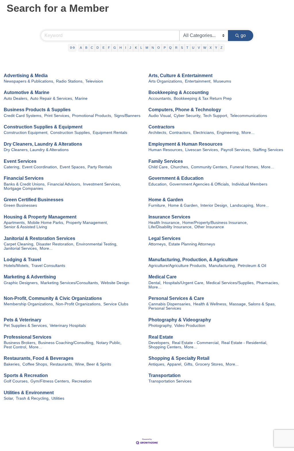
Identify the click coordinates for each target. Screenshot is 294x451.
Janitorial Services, (21, 248)
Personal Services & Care (176, 298)
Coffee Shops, (35, 364)
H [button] (120, 47)
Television (94, 81)
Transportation (164, 375)
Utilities (57, 398)
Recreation (82, 381)
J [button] (130, 47)
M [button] (147, 47)
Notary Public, (108, 343)
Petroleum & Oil (252, 265)
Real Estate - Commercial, (196, 343)
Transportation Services (170, 381)
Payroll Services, (236, 150)
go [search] (243, 35)
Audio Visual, (160, 116)
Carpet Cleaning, (19, 244)
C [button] (92, 47)
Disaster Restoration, (55, 244)
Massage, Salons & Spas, (252, 304)
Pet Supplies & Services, (26, 325)
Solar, (9, 398)
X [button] (211, 47)
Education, (158, 184)
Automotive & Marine (26, 92)
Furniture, (157, 205)
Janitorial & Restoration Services (39, 238)
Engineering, (228, 132)
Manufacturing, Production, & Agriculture (193, 259)
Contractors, (180, 132)
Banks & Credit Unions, (25, 184)
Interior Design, (214, 205)
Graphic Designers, (21, 283)
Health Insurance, (164, 222)
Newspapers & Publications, (29, 81)
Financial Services (24, 178)
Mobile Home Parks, (46, 222)
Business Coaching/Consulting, (66, 343)
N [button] (153, 47)
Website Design (115, 283)
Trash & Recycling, (33, 398)
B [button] (86, 47)
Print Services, (57, 116)
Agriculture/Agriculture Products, (177, 265)
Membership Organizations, (29, 304)
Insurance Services (169, 216)
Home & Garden (165, 199)
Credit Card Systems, (23, 116)
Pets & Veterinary (22, 319)
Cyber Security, (187, 116)
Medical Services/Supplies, (230, 283)
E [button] (103, 47)
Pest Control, (15, 347)
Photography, (160, 325)
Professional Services (27, 337)
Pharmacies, (267, 283)
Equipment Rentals (110, 132)
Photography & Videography (179, 319)
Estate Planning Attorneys (192, 244)
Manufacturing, (222, 265)
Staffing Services (268, 150)
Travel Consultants (48, 265)
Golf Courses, (16, 381)
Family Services (165, 161)
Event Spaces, (73, 167)
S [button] (182, 47)
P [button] (165, 47)
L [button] (141, 47)
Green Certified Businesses (33, 199)
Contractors (161, 126)
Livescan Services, (202, 150)
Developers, (159, 343)
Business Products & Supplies (37, 109)
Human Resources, (165, 150)
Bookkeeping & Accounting (178, 92)
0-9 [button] (72, 47)
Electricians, (204, 132)
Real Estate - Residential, (244, 343)
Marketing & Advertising (30, 276)
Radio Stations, (70, 81)
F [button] (109, 47)
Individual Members (249, 184)
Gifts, (189, 364)
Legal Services (164, 238)
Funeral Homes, (244, 167)
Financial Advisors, (64, 184)
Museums (222, 81)
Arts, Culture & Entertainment (180, 75)
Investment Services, (102, 184)
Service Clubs (115, 304)
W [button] (204, 47)
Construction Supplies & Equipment (43, 126)
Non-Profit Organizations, (79, 304)
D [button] (97, 47)
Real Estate (160, 337)
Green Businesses (20, 205)
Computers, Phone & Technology (184, 109)
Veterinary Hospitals (68, 325)
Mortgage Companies (23, 188)
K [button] (136, 47)
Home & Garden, (183, 205)
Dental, (154, 283)
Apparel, (174, 364)
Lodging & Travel (22, 259)
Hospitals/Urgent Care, (183, 283)
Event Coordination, (40, 167)
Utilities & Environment (29, 392)
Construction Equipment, (26, 132)
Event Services (20, 161)
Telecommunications (248, 116)
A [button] (81, 47)
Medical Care (162, 276)
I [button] (125, 47)
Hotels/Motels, (17, 265)
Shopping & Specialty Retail (178, 358)
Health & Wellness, (210, 304)
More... (247, 132)
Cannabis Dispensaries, (170, 304)
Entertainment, (198, 81)
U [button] (193, 47)
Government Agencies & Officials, (199, 184)
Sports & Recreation (26, 375)
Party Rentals (100, 167)
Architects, (157, 132)
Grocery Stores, (209, 364)
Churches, (180, 167)
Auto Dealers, (16, 98)
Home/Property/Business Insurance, (215, 222)
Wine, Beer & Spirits (93, 364)
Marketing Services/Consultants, (69, 283)
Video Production (189, 325)
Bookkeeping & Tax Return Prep (203, 98)
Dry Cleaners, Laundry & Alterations (43, 144)
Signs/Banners (127, 116)
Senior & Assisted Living (25, 227)
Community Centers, (209, 167)
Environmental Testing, (96, 244)
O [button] (158, 47)
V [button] (199, 47)
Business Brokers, (20, 343)
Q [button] (170, 47)
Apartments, (15, 222)
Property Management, (87, 222)
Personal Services (164, 308)
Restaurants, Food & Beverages (39, 358)
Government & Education (176, 178)
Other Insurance (209, 227)
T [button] (187, 47)
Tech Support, (215, 116)
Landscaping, (242, 205)
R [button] (176, 47)
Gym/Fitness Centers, (50, 381)
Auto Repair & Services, (51, 98)
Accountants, (160, 98)
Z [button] (221, 47)
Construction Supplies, (70, 132)
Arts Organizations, (165, 81)
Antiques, (156, 364)
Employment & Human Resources (185, 144)
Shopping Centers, (165, 347)
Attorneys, (157, 244)
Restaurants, (61, 364)
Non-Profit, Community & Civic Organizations (53, 298)
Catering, (12, 167)
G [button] (114, 47)
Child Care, (158, 167)
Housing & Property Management (40, 216)
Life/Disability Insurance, (170, 227)
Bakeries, (12, 364)
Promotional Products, (92, 116)
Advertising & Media (26, 75)
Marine (81, 98)
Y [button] (216, 47)
